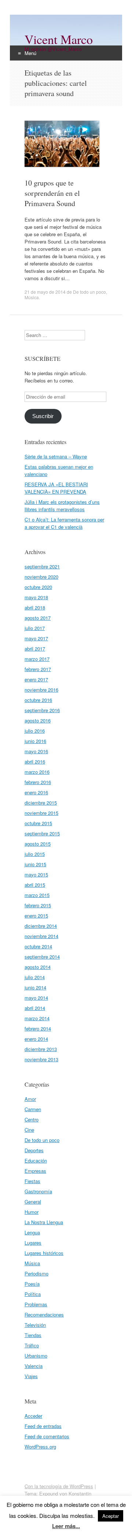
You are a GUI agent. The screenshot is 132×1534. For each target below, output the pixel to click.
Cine (29, 1129)
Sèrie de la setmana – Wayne (56, 456)
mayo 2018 (36, 597)
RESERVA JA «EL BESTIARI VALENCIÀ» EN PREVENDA (56, 488)
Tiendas (33, 1335)
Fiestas (32, 1181)
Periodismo (36, 1273)
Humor (31, 1211)
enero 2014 (36, 1038)
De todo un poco (89, 292)
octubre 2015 (38, 823)
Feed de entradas (43, 1426)
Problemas (36, 1304)
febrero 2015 (38, 905)
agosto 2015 (38, 843)
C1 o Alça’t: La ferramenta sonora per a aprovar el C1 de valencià (64, 523)
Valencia (34, 1365)
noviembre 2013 (41, 1059)
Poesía (32, 1283)
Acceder (33, 1415)
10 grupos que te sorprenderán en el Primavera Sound (52, 193)
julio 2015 (35, 853)
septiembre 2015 (42, 833)
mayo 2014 (36, 997)
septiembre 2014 (42, 956)
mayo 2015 (36, 874)
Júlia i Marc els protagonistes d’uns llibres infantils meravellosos (62, 505)
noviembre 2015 (41, 812)
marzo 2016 (37, 771)
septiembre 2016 (42, 710)
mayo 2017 (36, 638)
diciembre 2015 (41, 802)
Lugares (33, 1242)
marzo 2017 (37, 658)
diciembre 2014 (41, 925)
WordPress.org (40, 1446)
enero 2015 (36, 915)
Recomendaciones (44, 1314)
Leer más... (66, 1526)
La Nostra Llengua (44, 1222)
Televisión (35, 1324)
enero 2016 (36, 792)
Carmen (33, 1109)
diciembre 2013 (41, 1049)
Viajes (31, 1376)
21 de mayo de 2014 (45, 292)
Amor (30, 1098)
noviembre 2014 (41, 936)
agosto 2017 (38, 617)
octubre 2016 (38, 699)
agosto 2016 (38, 720)
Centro (31, 1119)
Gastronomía (38, 1191)
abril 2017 (35, 648)
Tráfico (32, 1345)
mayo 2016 (36, 751)
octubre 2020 (38, 586)
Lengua (32, 1232)
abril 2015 (35, 884)
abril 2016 (35, 761)
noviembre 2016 (41, 689)
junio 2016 (35, 740)
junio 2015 (35, 864)
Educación (36, 1160)
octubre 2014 (38, 946)
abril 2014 (35, 1007)
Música (32, 297)
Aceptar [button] (110, 1515)
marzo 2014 (37, 1018)
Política (33, 1293)
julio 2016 (35, 730)
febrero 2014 (38, 1028)
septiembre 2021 (42, 566)
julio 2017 (35, 628)
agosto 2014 (38, 966)
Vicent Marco (59, 39)
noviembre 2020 (41, 576)
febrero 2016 (38, 782)
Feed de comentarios (47, 1436)
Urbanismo (36, 1355)
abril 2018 (35, 607)
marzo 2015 (37, 895)
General (33, 1201)
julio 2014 (35, 977)
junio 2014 (35, 987)
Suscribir (43, 416)
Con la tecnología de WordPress (59, 1486)
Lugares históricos (44, 1252)
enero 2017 (36, 679)
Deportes (34, 1150)
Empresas (35, 1170)
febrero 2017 (38, 669)
